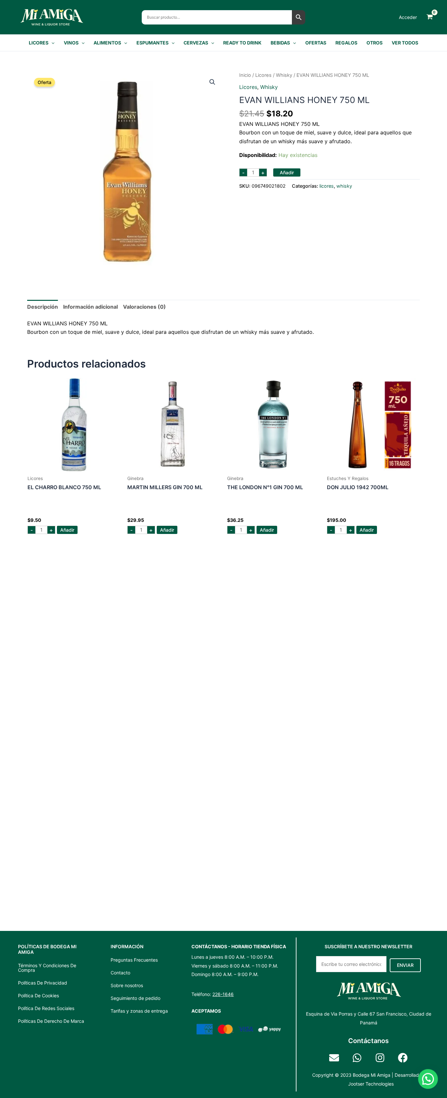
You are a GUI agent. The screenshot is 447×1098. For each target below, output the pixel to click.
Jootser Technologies (371, 1084)
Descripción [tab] (42, 306)
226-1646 (223, 994)
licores (263, 75)
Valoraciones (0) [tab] (144, 306)
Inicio (245, 75)
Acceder (408, 17)
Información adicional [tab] (90, 306)
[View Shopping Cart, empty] (429, 17)
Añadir (287, 172)
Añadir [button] (67, 530)
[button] (51, 43)
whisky (284, 75)
